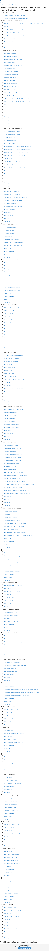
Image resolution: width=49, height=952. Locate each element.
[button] (1, 1)
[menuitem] (1, 3)
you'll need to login (29, 946)
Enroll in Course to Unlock (24, 948)
